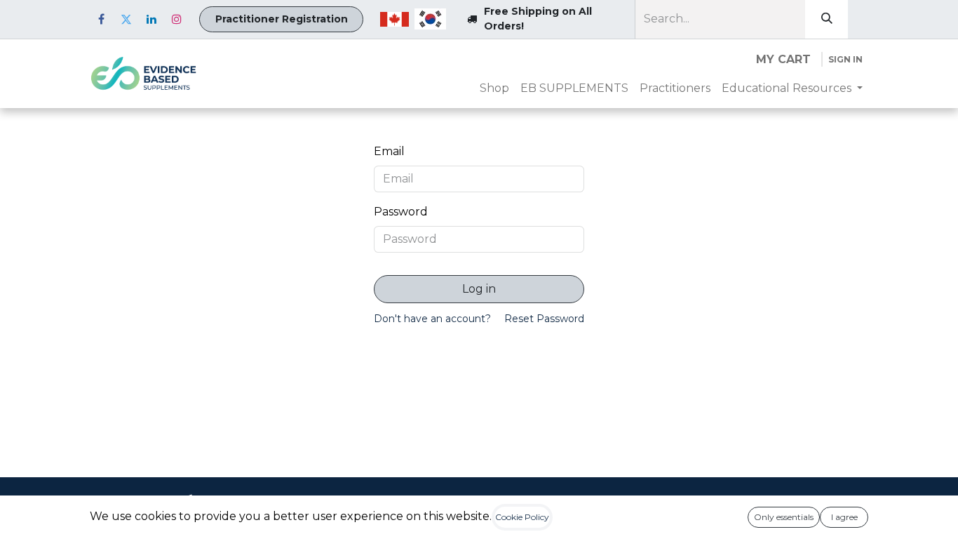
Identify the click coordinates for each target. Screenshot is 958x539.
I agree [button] (844, 517)
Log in (479, 288)
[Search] (826, 19)
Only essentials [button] (784, 517)
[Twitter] (126, 19)
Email (389, 151)
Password (401, 211)
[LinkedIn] (151, 19)
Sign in (845, 59)
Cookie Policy (522, 517)
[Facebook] (101, 19)
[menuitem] (494, 88)
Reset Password (544, 318)
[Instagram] (177, 19)
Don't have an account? (432, 318)
